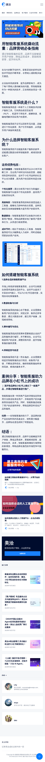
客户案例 (25, 13)
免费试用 (22, 553)
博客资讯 (9, 13)
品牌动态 (17, 13)
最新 (3, 13)
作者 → (4, 675)
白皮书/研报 (33, 13)
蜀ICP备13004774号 (29, 756)
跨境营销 (42, 13)
